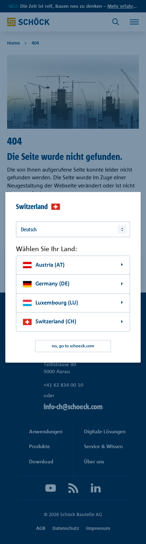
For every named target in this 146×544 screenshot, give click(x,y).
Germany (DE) (52, 283)
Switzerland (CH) (55, 321)
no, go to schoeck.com (73, 346)
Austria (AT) (49, 264)
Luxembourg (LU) (56, 302)
